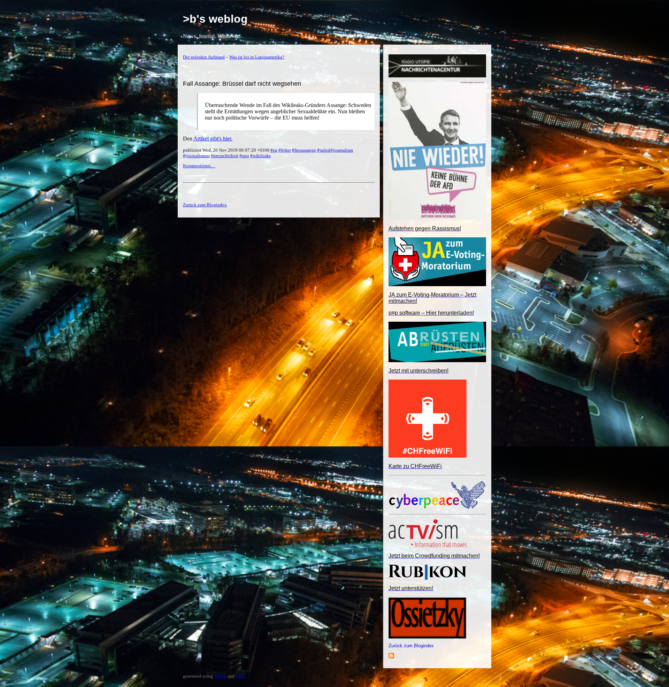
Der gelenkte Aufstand (204, 57)
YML (241, 676)
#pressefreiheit (224, 155)
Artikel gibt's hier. (212, 139)
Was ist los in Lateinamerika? (256, 57)
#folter (284, 150)
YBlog (220, 676)
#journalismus (196, 155)
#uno (244, 155)
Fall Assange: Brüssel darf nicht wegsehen (242, 83)
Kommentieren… (199, 165)
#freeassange (304, 150)
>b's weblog (215, 19)
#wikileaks (260, 155)
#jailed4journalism (335, 150)
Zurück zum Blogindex (411, 645)
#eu (273, 150)
